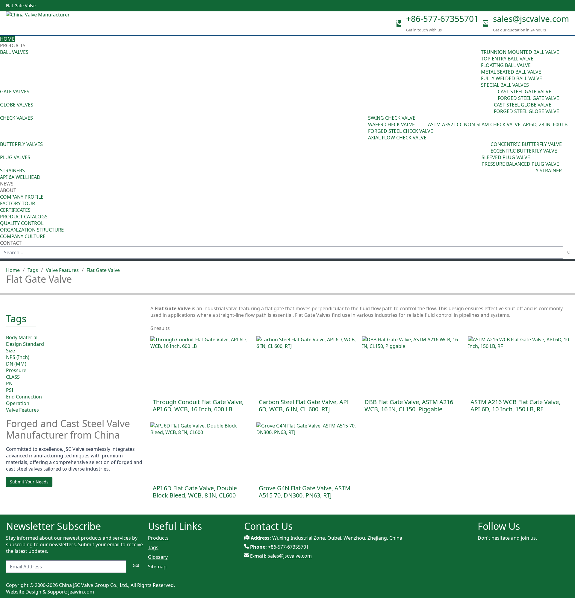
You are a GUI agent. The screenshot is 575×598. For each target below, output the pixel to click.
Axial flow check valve (397, 137)
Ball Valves (14, 52)
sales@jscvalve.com (531, 18)
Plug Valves (15, 157)
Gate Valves (14, 91)
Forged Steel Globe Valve (526, 111)
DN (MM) (16, 363)
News (6, 183)
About (8, 190)
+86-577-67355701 (442, 18)
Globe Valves (16, 104)
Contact (11, 243)
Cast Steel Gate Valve (524, 91)
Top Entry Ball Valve (507, 58)
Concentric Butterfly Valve (526, 144)
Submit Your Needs (29, 482)
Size (10, 350)
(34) (477, 160)
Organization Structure (32, 229)
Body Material (21, 337)
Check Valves (16, 118)
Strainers (12, 170)
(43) (364, 127)
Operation (17, 403)
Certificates (15, 210)
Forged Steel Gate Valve (528, 98)
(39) (486, 147)
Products (12, 45)
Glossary (158, 557)
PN (9, 383)
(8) (425, 124)
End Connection (24, 396)
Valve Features (62, 270)
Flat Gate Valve (103, 270)
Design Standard (25, 344)
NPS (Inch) (17, 357)
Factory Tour (17, 203)
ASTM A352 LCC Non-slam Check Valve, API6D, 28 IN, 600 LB (498, 124)
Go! (136, 565)
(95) (477, 68)
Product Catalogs (24, 216)
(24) (489, 108)
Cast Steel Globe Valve (522, 104)
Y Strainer (549, 170)
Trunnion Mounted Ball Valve (520, 52)
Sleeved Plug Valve (506, 157)
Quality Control (21, 223)
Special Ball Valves (505, 85)
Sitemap (157, 566)
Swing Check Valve (391, 118)
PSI (9, 390)
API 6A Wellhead (20, 177)
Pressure (16, 370)
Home (7, 39)
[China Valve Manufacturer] (51, 23)
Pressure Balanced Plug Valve (520, 164)
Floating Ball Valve (506, 65)
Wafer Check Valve (391, 124)
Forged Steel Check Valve (400, 131)
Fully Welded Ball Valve (511, 78)
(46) (493, 95)
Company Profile (21, 197)
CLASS (13, 377)
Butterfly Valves (21, 144)
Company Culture (23, 236)
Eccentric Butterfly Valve (524, 150)
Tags (33, 270)
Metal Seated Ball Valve (511, 72)
